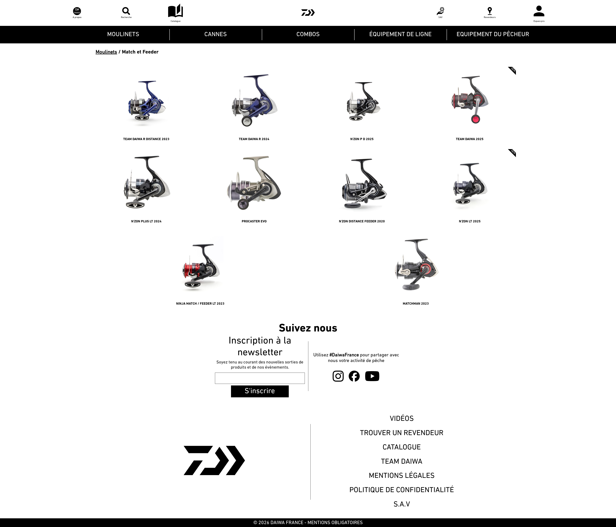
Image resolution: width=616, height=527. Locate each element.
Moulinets (106, 52)
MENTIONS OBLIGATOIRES (335, 522)
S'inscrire (260, 391)
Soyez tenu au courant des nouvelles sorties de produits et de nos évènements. (259, 365)
